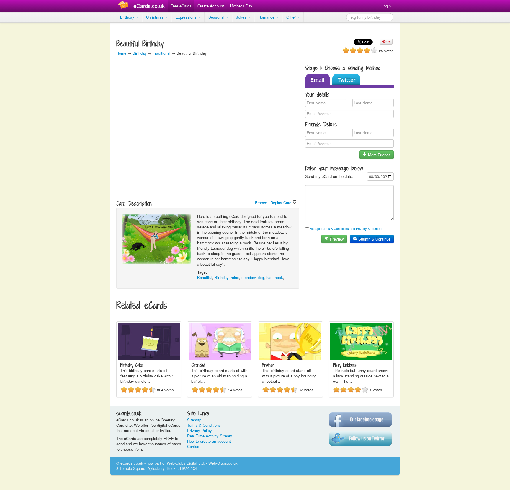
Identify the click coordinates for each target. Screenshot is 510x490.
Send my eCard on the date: (329, 176)
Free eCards (181, 6)
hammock (274, 277)
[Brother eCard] (290, 358)
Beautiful (204, 277)
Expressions (186, 17)
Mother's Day (241, 6)
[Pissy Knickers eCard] (361, 358)
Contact (193, 446)
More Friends (378, 155)
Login (386, 6)
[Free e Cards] (124, 6)
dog (261, 277)
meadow (248, 277)
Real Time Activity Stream (209, 436)
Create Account (210, 6)
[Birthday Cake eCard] (149, 358)
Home (121, 53)
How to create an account (209, 441)
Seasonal (216, 17)
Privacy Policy (199, 430)
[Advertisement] (23, 112)
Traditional (161, 53)
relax (235, 277)
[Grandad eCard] (220, 358)
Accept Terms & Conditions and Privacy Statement (346, 228)
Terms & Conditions (204, 425)
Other (291, 17)
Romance (267, 17)
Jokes (242, 17)
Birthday (127, 17)
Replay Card (281, 202)
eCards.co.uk (149, 5)
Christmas (155, 17)
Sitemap (194, 420)
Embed (261, 202)
